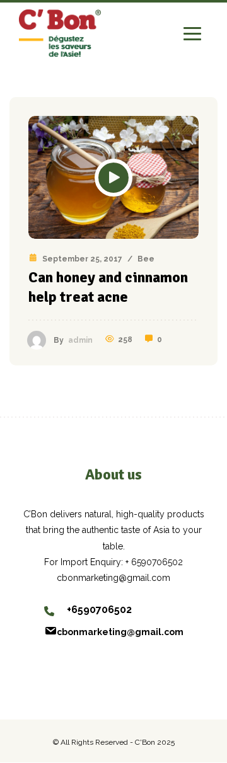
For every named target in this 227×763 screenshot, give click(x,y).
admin (80, 340)
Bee (145, 259)
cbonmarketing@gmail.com (120, 632)
